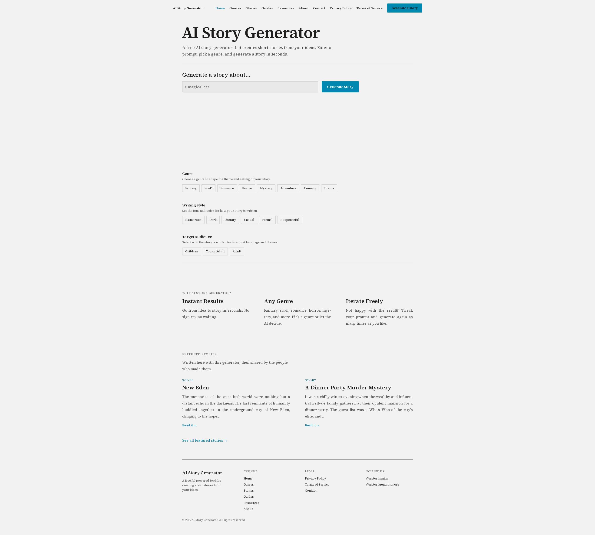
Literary (230, 220)
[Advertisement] (297, 131)
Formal (267, 220)
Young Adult (215, 251)
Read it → (189, 425)
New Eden (195, 387)
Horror (247, 188)
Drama (329, 188)
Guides (267, 8)
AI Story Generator (188, 8)
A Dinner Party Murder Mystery (348, 387)
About (303, 8)
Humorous (193, 220)
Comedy (310, 188)
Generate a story (405, 8)
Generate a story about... (216, 75)
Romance (227, 188)
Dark (213, 220)
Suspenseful (290, 220)
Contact (319, 8)
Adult (237, 251)
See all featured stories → (205, 440)
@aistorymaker (377, 478)
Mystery (266, 188)
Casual (249, 220)
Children (191, 251)
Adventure (288, 188)
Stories (251, 8)
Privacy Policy (341, 8)
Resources (286, 8)
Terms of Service (370, 8)
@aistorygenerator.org (382, 484)
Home (220, 8)
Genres (235, 8)
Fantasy (191, 188)
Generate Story (340, 86)
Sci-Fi (208, 188)
